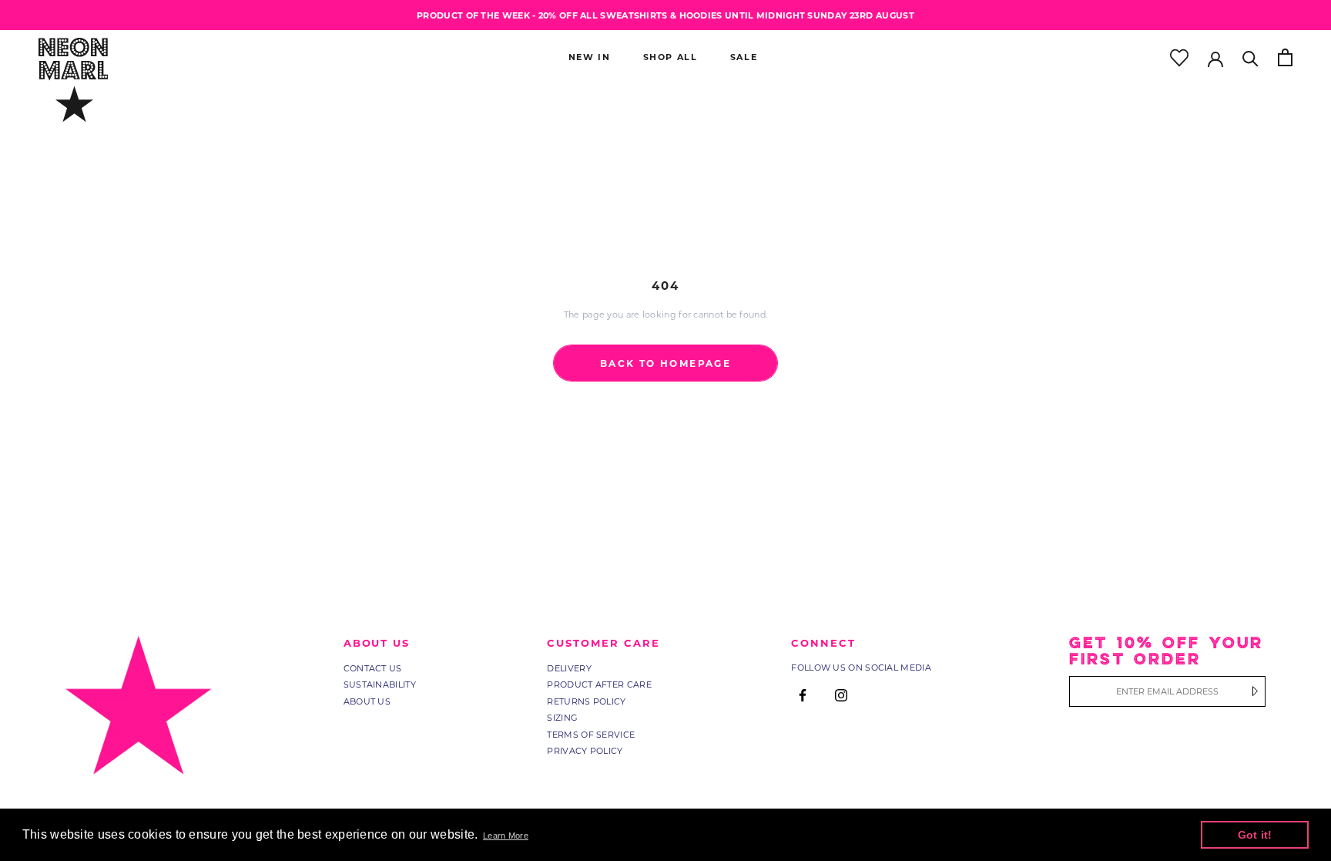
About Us (367, 701)
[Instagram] (841, 695)
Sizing (562, 717)
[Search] (1250, 57)
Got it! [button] (1255, 835)
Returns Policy (586, 701)
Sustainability (380, 684)
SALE (744, 56)
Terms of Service (591, 734)
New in (589, 56)
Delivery (569, 668)
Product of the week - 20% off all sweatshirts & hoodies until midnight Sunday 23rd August (665, 15)
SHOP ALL (670, 56)
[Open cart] (1285, 57)
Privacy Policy (584, 750)
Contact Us (373, 668)
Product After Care (599, 684)
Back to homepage (665, 363)
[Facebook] (802, 695)
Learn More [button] (505, 835)
